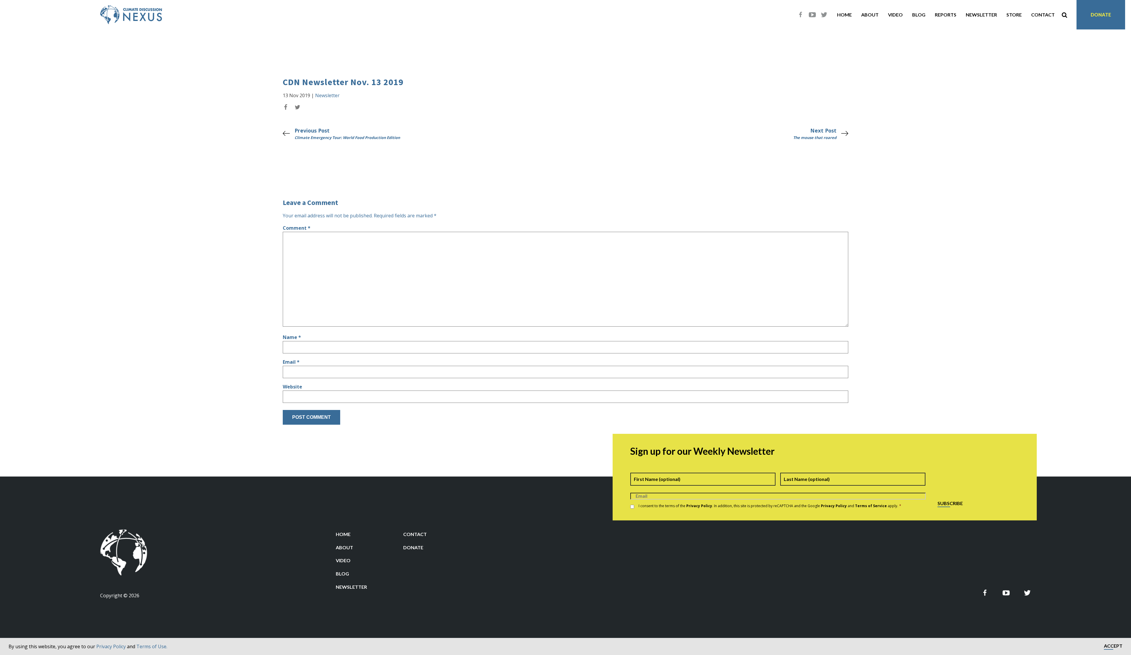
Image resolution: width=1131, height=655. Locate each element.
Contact (1043, 14)
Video (895, 14)
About (870, 14)
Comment (296, 228)
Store (1014, 14)
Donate (1101, 14)
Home (844, 14)
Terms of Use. (151, 646)
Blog (918, 14)
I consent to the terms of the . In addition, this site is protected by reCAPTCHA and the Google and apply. (770, 505)
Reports (945, 14)
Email (291, 362)
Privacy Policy (111, 646)
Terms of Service (871, 505)
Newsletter (981, 14)
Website (292, 386)
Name (292, 337)
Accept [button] (1113, 646)
